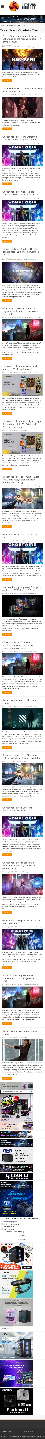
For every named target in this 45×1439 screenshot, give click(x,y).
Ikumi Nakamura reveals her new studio (19, 701)
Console (6, 47)
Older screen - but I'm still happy (13, 1232)
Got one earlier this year (11, 1224)
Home (2, 25)
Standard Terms (38, 1436)
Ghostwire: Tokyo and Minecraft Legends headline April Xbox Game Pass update (20, 311)
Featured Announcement (21, 317)
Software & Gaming (28, 47)
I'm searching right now (10, 1222)
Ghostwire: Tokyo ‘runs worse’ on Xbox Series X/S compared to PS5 (19, 138)
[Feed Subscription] (44, 30)
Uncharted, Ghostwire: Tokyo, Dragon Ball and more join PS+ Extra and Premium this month (22, 424)
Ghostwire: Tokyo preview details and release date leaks (21, 922)
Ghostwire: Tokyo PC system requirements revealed (17, 809)
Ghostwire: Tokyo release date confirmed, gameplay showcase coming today (18, 865)
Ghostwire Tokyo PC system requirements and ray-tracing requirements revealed (17, 645)
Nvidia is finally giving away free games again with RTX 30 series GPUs (22, 589)
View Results (22, 1239)
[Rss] (25, 1431)
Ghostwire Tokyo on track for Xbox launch (20, 536)
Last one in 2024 (8, 1229)
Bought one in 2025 (9, 1227)
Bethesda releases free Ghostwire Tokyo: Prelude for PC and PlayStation (21, 756)
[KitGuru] (22, 5)
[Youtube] (31, 1431)
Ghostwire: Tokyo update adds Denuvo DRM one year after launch (20, 193)
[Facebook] (26, 1431)
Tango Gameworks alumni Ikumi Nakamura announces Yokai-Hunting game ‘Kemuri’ (21, 39)
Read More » (7, 81)
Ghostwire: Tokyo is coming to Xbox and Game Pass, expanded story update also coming (20, 479)
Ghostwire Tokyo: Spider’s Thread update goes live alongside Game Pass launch (22, 251)
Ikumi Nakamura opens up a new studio (19, 1032)
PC (23, 259)
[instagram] (33, 1431)
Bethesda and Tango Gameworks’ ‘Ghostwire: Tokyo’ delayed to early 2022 (20, 978)
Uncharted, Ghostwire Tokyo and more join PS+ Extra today (19, 368)
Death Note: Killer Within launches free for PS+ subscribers (22, 90)
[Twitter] (29, 1431)
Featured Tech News (15, 47)
